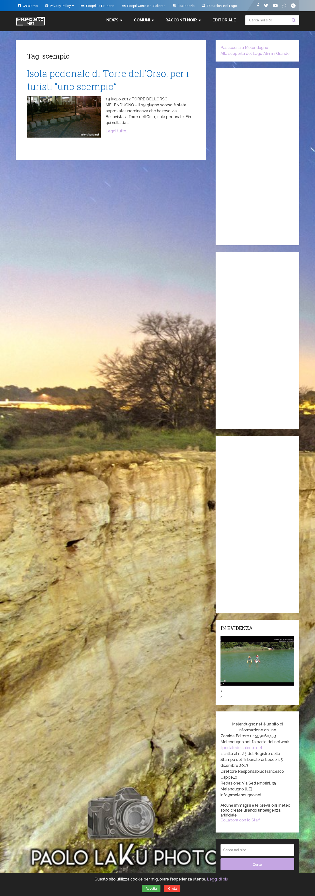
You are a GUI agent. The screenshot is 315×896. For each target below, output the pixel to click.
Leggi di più (217, 879)
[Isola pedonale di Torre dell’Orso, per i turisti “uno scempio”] (64, 117)
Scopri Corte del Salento (145, 6)
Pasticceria (186, 6)
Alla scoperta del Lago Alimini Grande (255, 53)
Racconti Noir (181, 20)
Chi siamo (30, 6)
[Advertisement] (257, 157)
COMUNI (142, 20)
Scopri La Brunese (99, 6)
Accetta (151, 888)
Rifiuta (172, 888)
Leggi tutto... (117, 131)
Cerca (294, 20)
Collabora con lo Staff (240, 820)
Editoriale (224, 20)
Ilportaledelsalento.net (241, 747)
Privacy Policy (60, 6)
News (112, 20)
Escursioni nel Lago (221, 6)
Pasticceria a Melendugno (244, 47)
